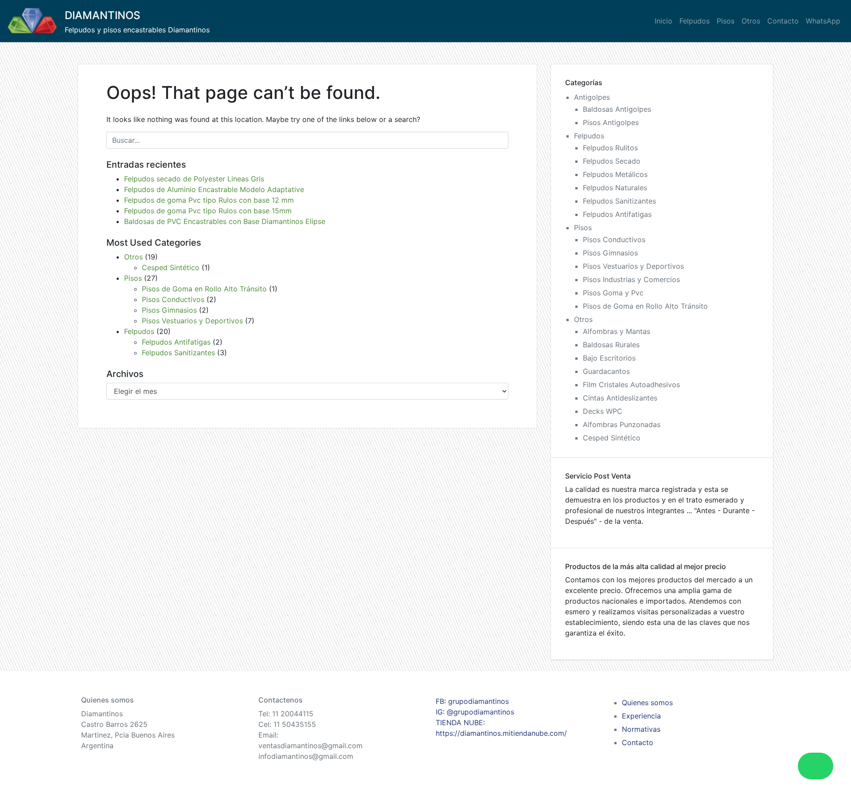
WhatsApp (823, 20)
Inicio (663, 20)
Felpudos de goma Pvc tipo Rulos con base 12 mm (209, 200)
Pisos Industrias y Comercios (631, 279)
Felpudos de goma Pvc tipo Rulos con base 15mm (208, 210)
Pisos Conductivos (173, 299)
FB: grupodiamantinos (472, 701)
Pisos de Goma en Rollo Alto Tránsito (204, 288)
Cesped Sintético (170, 267)
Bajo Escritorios (609, 357)
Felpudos (694, 20)
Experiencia (641, 715)
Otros (751, 20)
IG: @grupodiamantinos (475, 711)
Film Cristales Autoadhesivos (631, 384)
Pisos (725, 20)
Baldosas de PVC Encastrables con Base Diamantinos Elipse (224, 221)
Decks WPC (602, 411)
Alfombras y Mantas (616, 331)
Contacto (783, 20)
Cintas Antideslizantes (620, 397)
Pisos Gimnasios (169, 310)
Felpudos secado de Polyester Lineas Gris (194, 178)
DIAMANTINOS (102, 15)
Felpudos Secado (611, 161)
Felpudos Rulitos (610, 147)
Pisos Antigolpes (611, 122)
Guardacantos (606, 371)
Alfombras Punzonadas (621, 424)
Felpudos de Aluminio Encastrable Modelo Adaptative (214, 189)
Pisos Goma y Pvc (613, 292)
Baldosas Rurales (611, 344)
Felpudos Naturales (615, 187)
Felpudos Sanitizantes (178, 352)
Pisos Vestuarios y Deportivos (192, 320)
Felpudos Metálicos (615, 174)
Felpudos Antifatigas (176, 342)
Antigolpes (592, 97)
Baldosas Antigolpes (617, 109)
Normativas (641, 729)
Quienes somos (647, 702)
